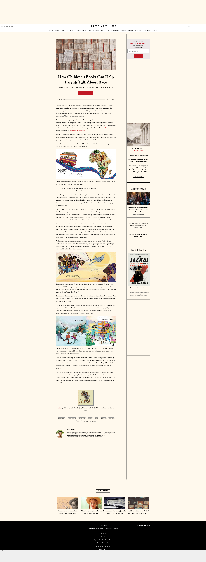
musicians (103, 418)
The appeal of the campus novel (138, 155)
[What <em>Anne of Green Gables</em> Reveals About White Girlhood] (91, 508)
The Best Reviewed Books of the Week (139, 289)
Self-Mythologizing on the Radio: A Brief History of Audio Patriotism (138, 512)
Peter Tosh (111, 418)
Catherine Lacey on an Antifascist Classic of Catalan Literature (68, 512)
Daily (138, 148)
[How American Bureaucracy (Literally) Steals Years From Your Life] (114, 508)
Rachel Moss (60, 99)
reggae (93, 421)
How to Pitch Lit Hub (103, 543)
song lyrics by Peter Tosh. (77, 131)
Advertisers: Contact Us (103, 546)
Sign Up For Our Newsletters (103, 540)
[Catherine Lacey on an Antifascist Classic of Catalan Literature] (67, 508)
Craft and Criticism (54, 30)
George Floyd (82, 418)
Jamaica (90, 418)
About (103, 537)
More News (138, 176)
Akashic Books (61, 418)
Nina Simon (139, 239)
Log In (155, 30)
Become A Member (94, 30)
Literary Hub (103, 26)
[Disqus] (86, 459)
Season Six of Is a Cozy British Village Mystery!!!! (138, 210)
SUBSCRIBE (138, 56)
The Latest (103, 491)
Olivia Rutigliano (139, 214)
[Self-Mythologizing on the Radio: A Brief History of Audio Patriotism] (138, 508)
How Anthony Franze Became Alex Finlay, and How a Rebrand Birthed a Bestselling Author (138, 223)
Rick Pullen (139, 227)
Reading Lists (115, 30)
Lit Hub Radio (105, 30)
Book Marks (138, 30)
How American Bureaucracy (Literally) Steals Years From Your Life (114, 512)
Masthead (103, 534)
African (60, 408)
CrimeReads (148, 30)
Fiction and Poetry (67, 30)
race (78, 421)
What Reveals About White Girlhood (91, 512)
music (96, 418)
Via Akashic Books (85, 93)
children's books (72, 418)
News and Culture (81, 30)
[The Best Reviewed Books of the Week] (139, 270)
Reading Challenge (127, 30)
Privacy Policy (103, 549)
